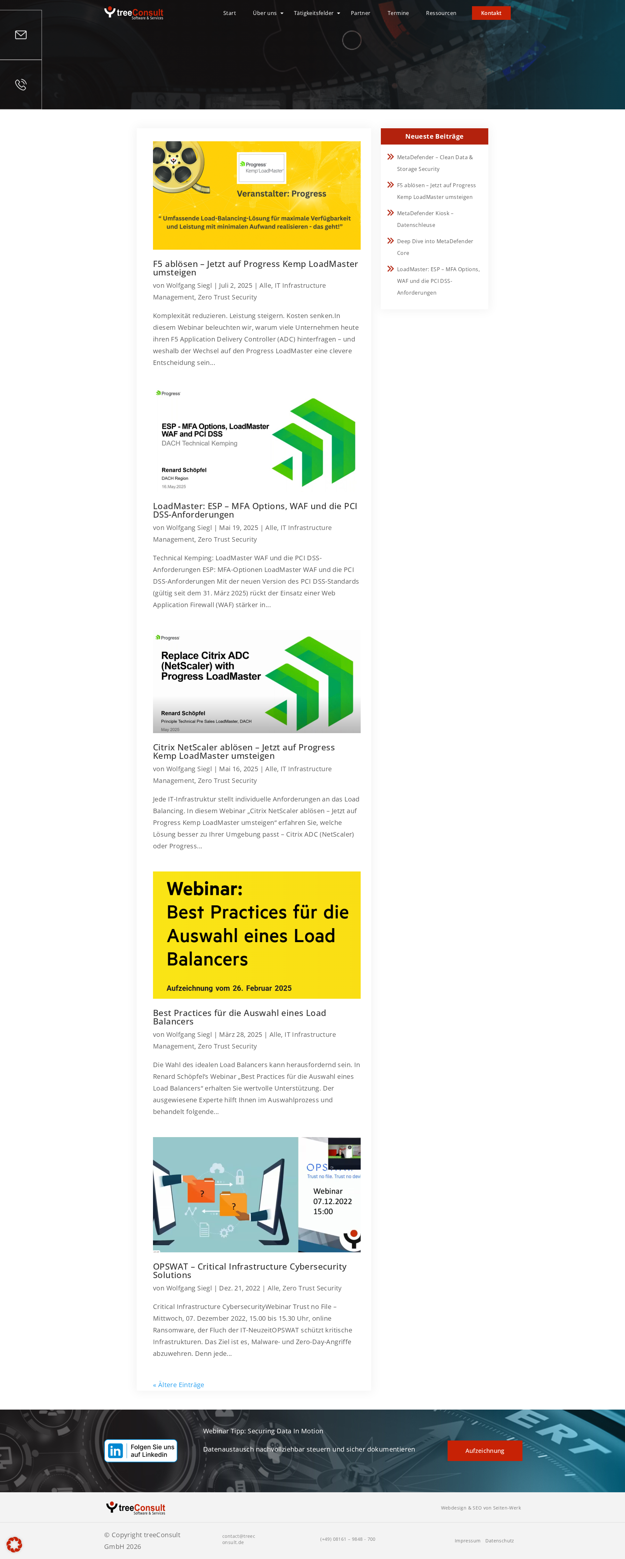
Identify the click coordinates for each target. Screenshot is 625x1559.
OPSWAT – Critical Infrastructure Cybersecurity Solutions (249, 1270)
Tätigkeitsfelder (314, 13)
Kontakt (491, 13)
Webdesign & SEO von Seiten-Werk (481, 1508)
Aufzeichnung (485, 1451)
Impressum (468, 1541)
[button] (14, 1544)
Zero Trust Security (227, 297)
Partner (361, 13)
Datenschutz (499, 1541)
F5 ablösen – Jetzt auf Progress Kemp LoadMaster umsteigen (255, 268)
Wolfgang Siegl (189, 285)
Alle (265, 285)
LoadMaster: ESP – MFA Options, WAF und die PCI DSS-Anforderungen (255, 510)
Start (229, 13)
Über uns (265, 13)
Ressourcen (441, 13)
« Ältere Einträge (178, 1384)
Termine (398, 13)
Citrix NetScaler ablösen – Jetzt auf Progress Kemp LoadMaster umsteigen (244, 751)
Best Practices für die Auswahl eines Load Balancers (239, 1017)
